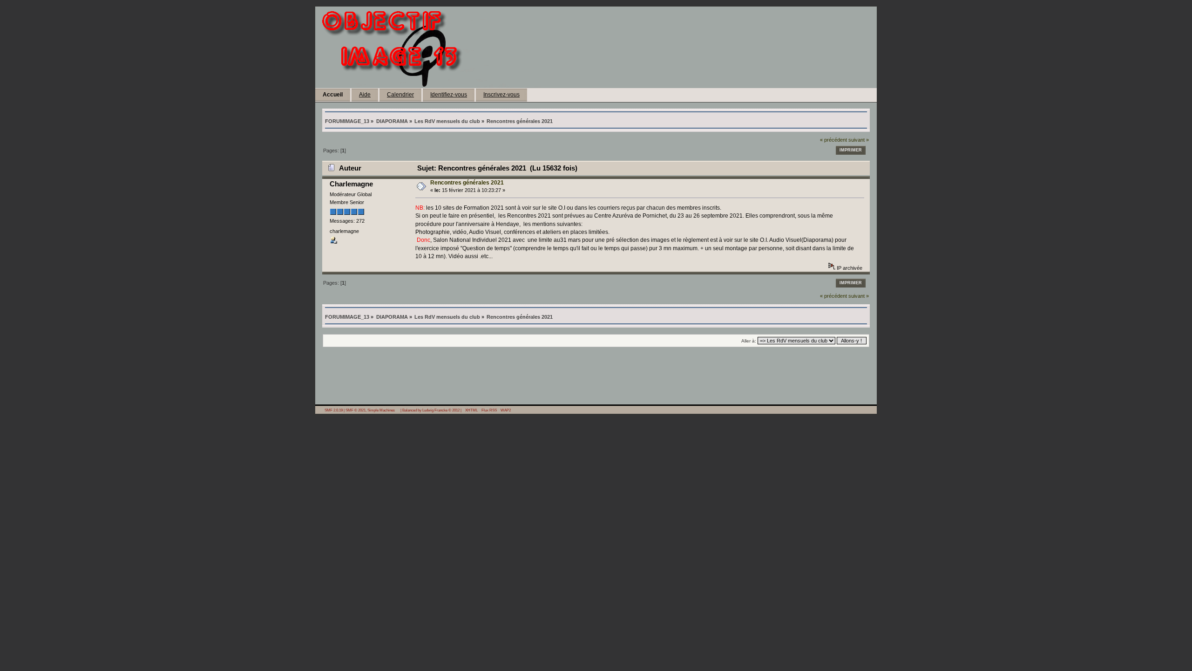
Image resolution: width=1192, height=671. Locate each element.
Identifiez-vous (448, 94)
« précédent (833, 140)
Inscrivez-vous (501, 94)
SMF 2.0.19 (334, 410)
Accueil (333, 94)
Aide (365, 94)
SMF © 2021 (355, 410)
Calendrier (400, 94)
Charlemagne (351, 184)
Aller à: (748, 340)
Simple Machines (381, 410)
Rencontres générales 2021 (467, 182)
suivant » (858, 140)
